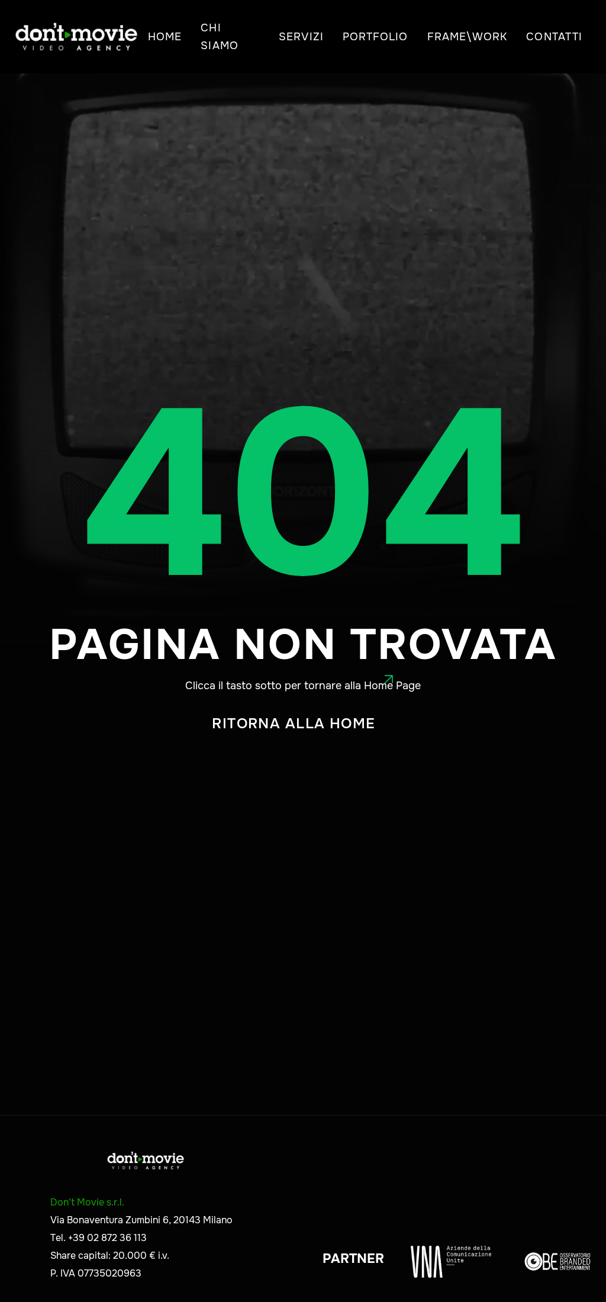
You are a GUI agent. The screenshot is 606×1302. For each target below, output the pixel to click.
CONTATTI (554, 36)
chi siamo (219, 36)
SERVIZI (301, 36)
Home (165, 36)
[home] (76, 37)
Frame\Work (467, 36)
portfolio (375, 36)
